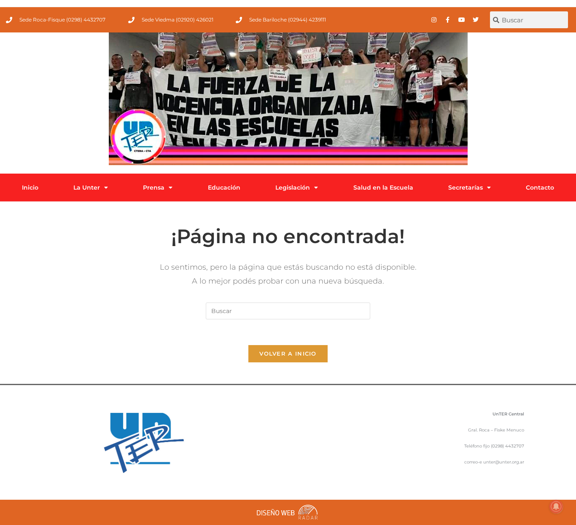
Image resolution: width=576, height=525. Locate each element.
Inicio (30, 187)
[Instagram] (434, 20)
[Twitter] (476, 20)
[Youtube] (462, 20)
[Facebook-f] (448, 20)
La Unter (86, 187)
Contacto (540, 187)
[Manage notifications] (556, 506)
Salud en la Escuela (383, 187)
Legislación (292, 187)
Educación (224, 187)
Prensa (153, 187)
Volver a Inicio (288, 353)
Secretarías (465, 187)
